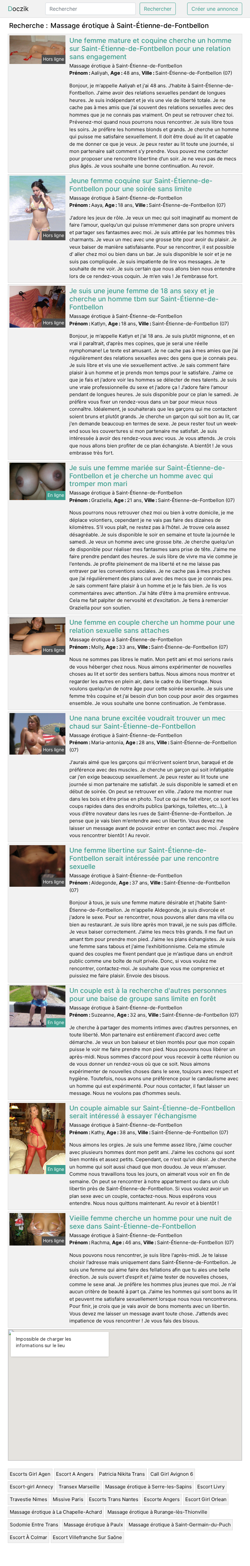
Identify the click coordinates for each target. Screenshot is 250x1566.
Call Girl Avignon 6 (171, 1474)
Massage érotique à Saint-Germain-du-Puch (180, 1525)
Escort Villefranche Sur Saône (87, 1537)
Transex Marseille (79, 1487)
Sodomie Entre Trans (34, 1525)
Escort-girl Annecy (31, 1487)
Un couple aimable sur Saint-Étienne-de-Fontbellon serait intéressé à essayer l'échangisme (152, 1112)
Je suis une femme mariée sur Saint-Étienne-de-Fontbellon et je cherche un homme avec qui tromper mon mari (147, 476)
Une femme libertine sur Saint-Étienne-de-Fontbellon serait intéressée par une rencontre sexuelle (144, 858)
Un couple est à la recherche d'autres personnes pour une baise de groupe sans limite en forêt (148, 994)
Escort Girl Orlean (206, 1499)
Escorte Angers (162, 1499)
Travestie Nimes (28, 1499)
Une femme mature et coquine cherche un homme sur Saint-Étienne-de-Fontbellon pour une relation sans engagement (150, 48)
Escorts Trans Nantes (113, 1499)
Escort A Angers (74, 1474)
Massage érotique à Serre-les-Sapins (148, 1487)
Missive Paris (68, 1499)
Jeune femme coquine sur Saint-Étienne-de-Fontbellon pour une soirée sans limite (141, 185)
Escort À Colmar (28, 1537)
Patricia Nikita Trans (122, 1474)
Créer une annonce (214, 9)
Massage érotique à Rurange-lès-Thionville (157, 1512)
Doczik (18, 9)
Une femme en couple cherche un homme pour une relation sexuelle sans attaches (152, 626)
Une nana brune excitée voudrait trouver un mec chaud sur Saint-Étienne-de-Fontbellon (147, 722)
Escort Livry (211, 1487)
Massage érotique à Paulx (93, 1525)
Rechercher (158, 9)
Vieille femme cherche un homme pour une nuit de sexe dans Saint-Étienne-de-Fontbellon (150, 1222)
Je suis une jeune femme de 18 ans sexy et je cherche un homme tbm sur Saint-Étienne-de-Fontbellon (144, 299)
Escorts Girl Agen (30, 1474)
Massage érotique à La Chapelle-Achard (56, 1512)
